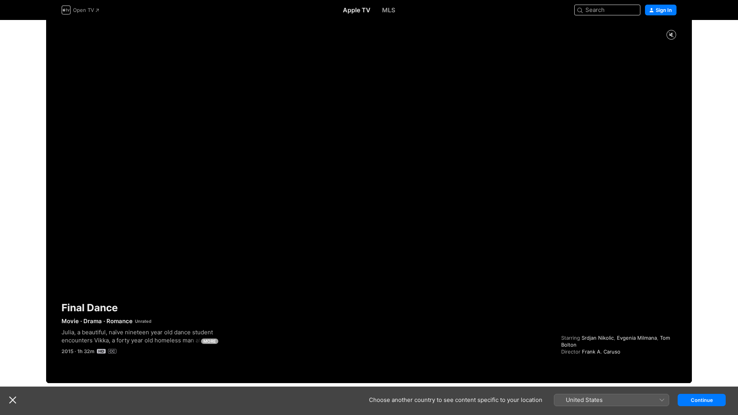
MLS (388, 10)
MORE (209, 341)
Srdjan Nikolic (598, 338)
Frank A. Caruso (601, 352)
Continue (702, 400)
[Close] (12, 400)
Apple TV (357, 10)
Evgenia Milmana (637, 338)
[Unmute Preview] (671, 35)
